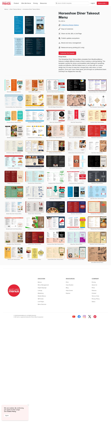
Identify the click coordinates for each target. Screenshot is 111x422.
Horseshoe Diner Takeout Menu (31, 9)
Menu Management (43, 285)
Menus (6, 9)
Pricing (35, 3)
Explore (68, 293)
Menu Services (42, 304)
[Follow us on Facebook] (79, 316)
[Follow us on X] (89, 316)
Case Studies (69, 285)
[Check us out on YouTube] (73, 316)
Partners (94, 290)
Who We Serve (26, 3)
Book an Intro (102, 3)
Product (16, 3)
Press (93, 287)
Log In (93, 3)
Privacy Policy (96, 298)
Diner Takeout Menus (15, 9)
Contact (94, 293)
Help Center (69, 290)
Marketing (40, 293)
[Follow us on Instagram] (84, 316)
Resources (43, 3)
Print (67, 282)
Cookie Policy (11, 411)
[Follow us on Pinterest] (95, 316)
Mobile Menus (42, 296)
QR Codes (41, 298)
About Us (94, 285)
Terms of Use (95, 296)
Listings (40, 290)
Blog (67, 287)
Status (93, 301)
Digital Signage (42, 287)
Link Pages (41, 301)
